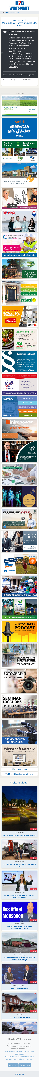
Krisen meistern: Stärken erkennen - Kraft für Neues (19, 896)
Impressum (19, 1074)
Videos (18, 12)
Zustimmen (25, 1065)
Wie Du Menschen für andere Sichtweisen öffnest (19, 927)
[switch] (4, 32)
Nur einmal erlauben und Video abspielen (18, 75)
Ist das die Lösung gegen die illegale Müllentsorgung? (19, 958)
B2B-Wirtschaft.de (10, 12)
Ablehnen (13, 1065)
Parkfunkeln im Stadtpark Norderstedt (19, 835)
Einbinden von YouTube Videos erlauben (22, 33)
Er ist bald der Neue (19, 988)
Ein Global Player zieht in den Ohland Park (19, 865)
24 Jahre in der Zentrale (20, 1017)
